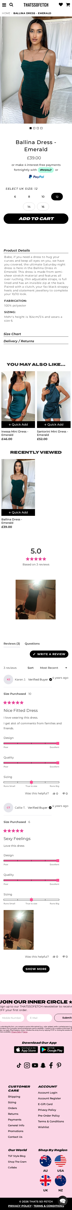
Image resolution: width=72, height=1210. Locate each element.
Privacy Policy (47, 1109)
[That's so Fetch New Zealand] (60, 1180)
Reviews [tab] (12, 644)
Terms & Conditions (51, 1121)
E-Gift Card (45, 1104)
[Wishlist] (61, 5)
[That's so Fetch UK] (45, 1180)
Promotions (15, 1131)
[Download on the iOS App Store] (26, 1052)
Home (6, 13)
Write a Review (52, 655)
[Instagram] (27, 1066)
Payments (14, 1119)
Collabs (12, 1167)
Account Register (49, 1098)
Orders (12, 1108)
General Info (16, 1125)
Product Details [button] (17, 250)
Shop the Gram (17, 1161)
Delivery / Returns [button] (19, 341)
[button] (15, 197)
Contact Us (15, 1136)
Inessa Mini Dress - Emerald (14, 433)
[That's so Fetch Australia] (45, 1160)
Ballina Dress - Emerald (32, 13)
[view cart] (68, 5)
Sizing (12, 1102)
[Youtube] (35, 1066)
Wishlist (43, 1127)
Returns (13, 1113)
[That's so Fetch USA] (60, 1160)
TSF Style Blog (16, 1155)
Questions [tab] (32, 644)
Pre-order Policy (49, 1115)
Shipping (14, 1096)
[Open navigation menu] (4, 5)
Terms (25, 1032)
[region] (36, 599)
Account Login (47, 1092)
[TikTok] (19, 1066)
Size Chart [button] (12, 334)
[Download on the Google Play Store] (52, 1052)
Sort (31, 668)
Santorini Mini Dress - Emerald (52, 433)
